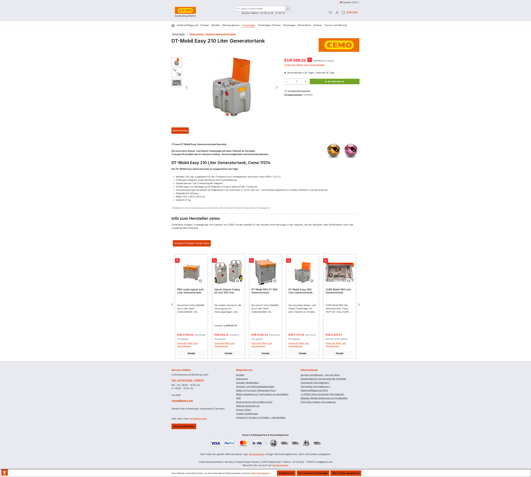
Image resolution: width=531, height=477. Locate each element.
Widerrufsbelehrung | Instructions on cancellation (262, 394)
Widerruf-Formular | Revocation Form (256, 390)
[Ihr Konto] (337, 12)
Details (191, 353)
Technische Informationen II (315, 386)
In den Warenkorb (334, 81)
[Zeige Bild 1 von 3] (227, 114)
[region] (225, 87)
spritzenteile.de (280, 465)
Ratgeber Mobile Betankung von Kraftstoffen (324, 398)
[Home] (173, 25)
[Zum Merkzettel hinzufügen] (200, 281)
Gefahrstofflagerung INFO (314, 390)
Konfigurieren (286, 473)
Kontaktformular (198, 418)
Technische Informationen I (315, 382)
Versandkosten (256, 454)
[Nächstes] (277, 87)
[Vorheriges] (187, 87)
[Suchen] (287, 8)
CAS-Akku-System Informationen (318, 402)
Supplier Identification (247, 382)
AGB (238, 398)
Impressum (242, 378)
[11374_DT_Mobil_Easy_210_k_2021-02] (231, 87)
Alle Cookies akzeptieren (345, 473)
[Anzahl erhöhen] (306, 81)
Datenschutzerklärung (248, 406)
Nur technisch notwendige (313, 473)
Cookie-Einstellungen (247, 413)
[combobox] (259, 8)
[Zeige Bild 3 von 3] (236, 114)
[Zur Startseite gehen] (185, 12)
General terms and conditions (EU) (254, 402)
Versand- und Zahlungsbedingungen (255, 386)
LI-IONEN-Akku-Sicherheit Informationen (322, 394)
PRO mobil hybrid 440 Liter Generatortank (190, 291)
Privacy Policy (243, 409)
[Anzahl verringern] (287, 81)
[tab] (180, 130)
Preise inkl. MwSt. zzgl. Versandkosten (304, 64)
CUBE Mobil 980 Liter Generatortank (338, 291)
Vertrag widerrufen (183, 426)
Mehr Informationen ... (261, 473)
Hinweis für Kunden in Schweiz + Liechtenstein (260, 417)
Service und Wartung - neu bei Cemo (320, 375)
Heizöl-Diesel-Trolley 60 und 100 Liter (227, 291)
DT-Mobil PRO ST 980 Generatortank (264, 291)
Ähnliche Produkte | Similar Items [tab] (191, 243)
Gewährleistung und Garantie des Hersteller (323, 378)
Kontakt (240, 375)
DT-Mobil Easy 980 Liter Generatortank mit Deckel (300, 291)
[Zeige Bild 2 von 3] (232, 114)
